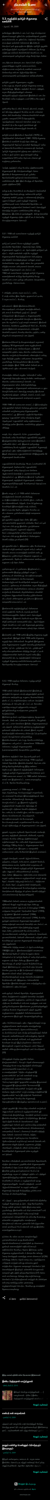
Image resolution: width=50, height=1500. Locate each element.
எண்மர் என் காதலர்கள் (13, 1413)
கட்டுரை (12, 1299)
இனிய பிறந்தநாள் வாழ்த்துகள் (17, 1381)
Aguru (34, 1489)
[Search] (46, 5)
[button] (46, 19)
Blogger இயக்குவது (27, 1484)
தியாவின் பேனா (25, 5)
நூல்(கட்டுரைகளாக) (28, 1299)
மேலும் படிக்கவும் (40, 1405)
